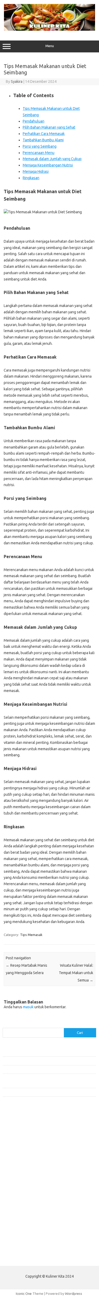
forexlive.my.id (17, 1179)
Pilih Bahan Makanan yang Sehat (49, 127)
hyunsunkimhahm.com (22, 1220)
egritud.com (14, 1199)
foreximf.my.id (16, 1174)
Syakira (16, 81)
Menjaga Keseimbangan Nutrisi (48, 165)
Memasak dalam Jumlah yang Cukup (52, 159)
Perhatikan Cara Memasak (44, 134)
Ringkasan (31, 178)
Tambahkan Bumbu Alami (43, 140)
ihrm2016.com (16, 1225)
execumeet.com (18, 1123)
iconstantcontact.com (22, 1159)
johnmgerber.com (19, 1245)
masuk (28, 1007)
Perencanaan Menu (38, 153)
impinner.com (15, 1164)
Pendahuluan (33, 121)
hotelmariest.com (19, 1149)
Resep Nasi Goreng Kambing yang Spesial (34, 1092)
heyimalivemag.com (20, 1215)
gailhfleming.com (18, 1210)
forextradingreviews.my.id (26, 1184)
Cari (6, 1024)
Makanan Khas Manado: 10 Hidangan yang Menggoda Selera (48, 1069)
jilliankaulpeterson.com (23, 1235)
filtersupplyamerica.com (24, 1134)
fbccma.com (14, 1128)
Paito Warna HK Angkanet (23, 1258)
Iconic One (24, 1293)
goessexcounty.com (21, 1139)
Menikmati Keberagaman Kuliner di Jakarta (35, 1052)
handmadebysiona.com (23, 1144)
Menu (49, 46)
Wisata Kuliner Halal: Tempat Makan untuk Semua (76, 972)
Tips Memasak (31, 935)
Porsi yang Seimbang (39, 146)
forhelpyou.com (17, 1205)
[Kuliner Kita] (49, 29)
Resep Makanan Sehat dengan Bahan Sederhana (39, 1060)
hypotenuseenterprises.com (27, 1154)
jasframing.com (17, 1169)
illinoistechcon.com (20, 1230)
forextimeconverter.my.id (25, 1194)
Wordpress (73, 1293)
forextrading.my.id (20, 1189)
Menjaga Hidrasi (36, 171)
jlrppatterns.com (18, 1240)
